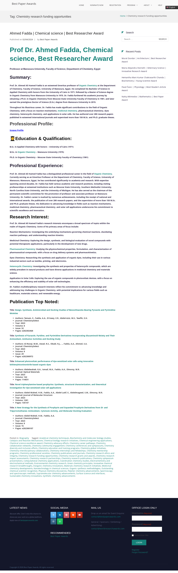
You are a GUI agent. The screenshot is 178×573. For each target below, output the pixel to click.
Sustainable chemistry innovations (26, 476)
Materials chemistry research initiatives (82, 465)
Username (142, 513)
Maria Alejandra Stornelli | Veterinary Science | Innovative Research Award (144, 70)
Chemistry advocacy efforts (56, 443)
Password (141, 524)
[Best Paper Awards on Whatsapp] (60, 521)
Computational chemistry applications (41, 460)
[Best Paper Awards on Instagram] (53, 521)
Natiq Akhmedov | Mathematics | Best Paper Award (143, 98)
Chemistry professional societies (35, 453)
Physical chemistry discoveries (53, 471)
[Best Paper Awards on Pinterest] (66, 515)
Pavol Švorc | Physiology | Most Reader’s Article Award (144, 89)
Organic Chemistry (88, 85)
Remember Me (141, 535)
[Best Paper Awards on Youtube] (80, 515)
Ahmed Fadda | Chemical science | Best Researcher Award (56, 33)
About (146, 5)
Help (160, 5)
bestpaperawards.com (29, 517)
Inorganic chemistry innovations (48, 465)
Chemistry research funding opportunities (38, 455)
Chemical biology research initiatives (61, 440)
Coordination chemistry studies (74, 460)
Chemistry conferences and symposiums (84, 445)
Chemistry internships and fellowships (68, 450)
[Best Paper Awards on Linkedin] (60, 515)
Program (131, 5)
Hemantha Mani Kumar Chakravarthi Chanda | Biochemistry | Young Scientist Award (143, 79)
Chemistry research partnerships (45, 458)
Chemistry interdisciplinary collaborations (29, 450)
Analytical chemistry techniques (54, 438)
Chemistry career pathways (82, 443)
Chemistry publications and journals (68, 453)
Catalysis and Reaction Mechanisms (26, 440)
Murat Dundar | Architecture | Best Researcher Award (144, 60)
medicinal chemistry (67, 110)
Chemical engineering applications (95, 440)
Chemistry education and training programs (59, 448)
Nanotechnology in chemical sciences (51, 468)
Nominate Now (96, 5)
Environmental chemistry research (50, 463)
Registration (115, 5)
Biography (24, 438)
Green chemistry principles (80, 463)
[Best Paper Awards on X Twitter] (53, 515)
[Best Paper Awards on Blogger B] (73, 515)
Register (135, 549)
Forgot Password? (140, 552)
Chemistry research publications (76, 458)
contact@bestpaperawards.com (106, 516)
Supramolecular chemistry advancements (55, 473)
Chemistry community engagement (48, 445)
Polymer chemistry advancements (83, 471)
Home (81, 5)
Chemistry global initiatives (93, 448)
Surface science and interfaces (90, 473)
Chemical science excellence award (26, 443)
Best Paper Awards (24, 4)
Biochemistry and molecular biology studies (90, 438)
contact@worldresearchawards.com (107, 528)
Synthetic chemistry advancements (59, 476)
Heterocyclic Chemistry (21, 266)
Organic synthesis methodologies (85, 468)
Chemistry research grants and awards (77, 455)
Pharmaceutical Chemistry (22, 249)
